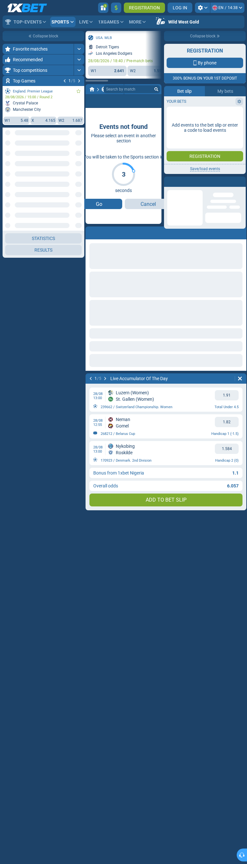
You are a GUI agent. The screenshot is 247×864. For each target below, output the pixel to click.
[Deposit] (116, 8)
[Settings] (202, 8)
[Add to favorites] (78, 91)
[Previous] (64, 80)
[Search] (156, 89)
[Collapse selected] (71, 157)
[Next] (79, 80)
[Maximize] (79, 49)
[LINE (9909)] (92, 89)
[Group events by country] (79, 157)
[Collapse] (79, 199)
